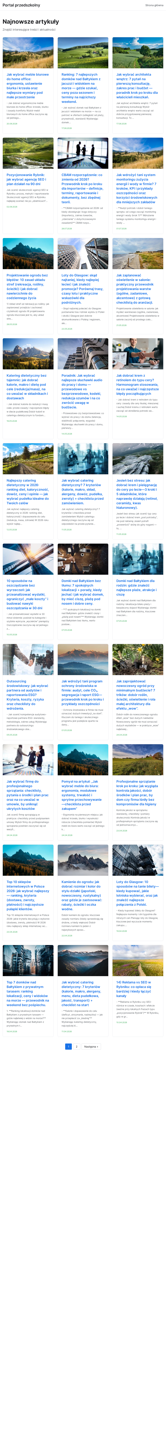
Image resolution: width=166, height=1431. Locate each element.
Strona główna (154, 5)
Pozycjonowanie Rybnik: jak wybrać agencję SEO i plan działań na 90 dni (26, 179)
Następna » (91, 1046)
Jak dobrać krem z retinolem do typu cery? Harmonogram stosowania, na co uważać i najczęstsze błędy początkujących (137, 385)
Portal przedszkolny (21, 5)
